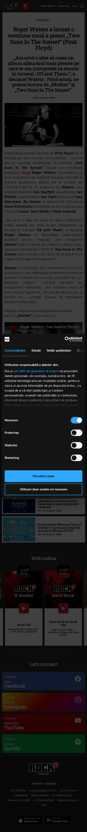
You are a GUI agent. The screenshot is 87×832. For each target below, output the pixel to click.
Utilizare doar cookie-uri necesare (43, 489)
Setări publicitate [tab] (59, 350)
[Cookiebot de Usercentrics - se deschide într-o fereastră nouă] (64, 339)
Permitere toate (43, 476)
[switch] (76, 433)
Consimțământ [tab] (15, 350)
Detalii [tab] (36, 350)
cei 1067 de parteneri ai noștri (36, 371)
